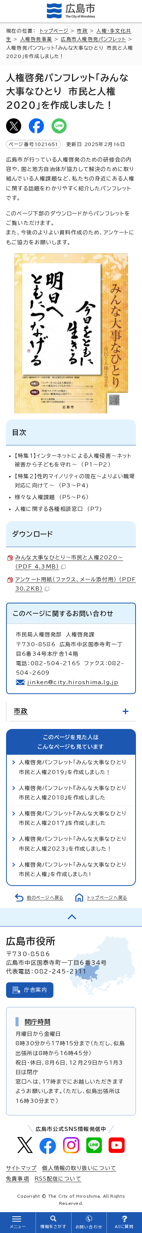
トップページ (54, 30)
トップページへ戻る (107, 897)
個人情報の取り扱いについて (79, 1168)
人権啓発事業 (36, 39)
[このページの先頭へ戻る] (71, 917)
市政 (82, 30)
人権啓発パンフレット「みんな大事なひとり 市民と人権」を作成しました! (74, 869)
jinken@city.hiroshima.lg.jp (73, 682)
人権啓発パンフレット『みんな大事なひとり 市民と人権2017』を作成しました (74, 818)
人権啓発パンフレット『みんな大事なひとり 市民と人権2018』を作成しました (74, 792)
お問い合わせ (88, 1227)
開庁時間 (38, 1022)
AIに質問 (124, 1226)
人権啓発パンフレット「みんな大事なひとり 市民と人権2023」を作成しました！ (74, 843)
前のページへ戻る (45, 897)
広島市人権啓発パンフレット (93, 39)
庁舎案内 (35, 990)
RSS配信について (57, 1178)
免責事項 (17, 1178)
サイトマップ (21, 1168)
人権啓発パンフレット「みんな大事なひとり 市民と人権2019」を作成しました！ (74, 767)
